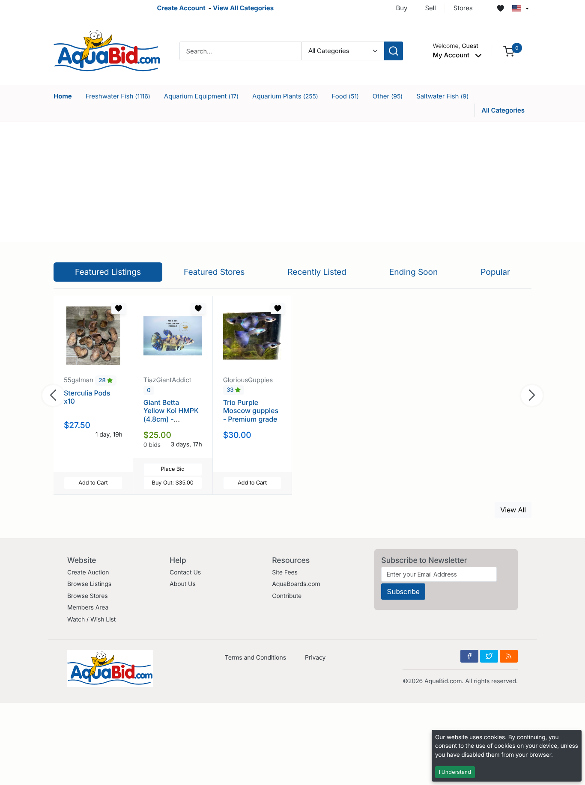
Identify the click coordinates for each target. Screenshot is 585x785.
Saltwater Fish (442, 96)
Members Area (87, 607)
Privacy (315, 657)
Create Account (181, 8)
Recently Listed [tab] (316, 272)
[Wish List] (500, 8)
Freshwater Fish (118, 96)
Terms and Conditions (255, 657)
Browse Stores (87, 596)
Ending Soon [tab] (413, 272)
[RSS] (509, 656)
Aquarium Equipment (201, 96)
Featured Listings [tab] (108, 272)
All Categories (503, 110)
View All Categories (243, 8)
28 (103, 380)
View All (513, 509)
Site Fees (285, 572)
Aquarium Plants (285, 96)
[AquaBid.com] (107, 50)
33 (231, 390)
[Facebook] (469, 656)
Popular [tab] (495, 272)
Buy (402, 8)
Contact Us (185, 572)
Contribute (286, 596)
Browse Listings (89, 584)
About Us (183, 584)
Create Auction (88, 572)
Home (63, 96)
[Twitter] (489, 656)
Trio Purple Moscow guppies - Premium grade (250, 410)
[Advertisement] (292, 182)
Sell (430, 8)
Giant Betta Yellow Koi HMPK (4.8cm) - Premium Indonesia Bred (171, 419)
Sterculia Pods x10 (87, 397)
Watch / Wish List (91, 619)
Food (345, 96)
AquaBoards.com (296, 584)
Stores (463, 8)
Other (388, 96)
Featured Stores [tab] (214, 272)
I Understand (455, 772)
